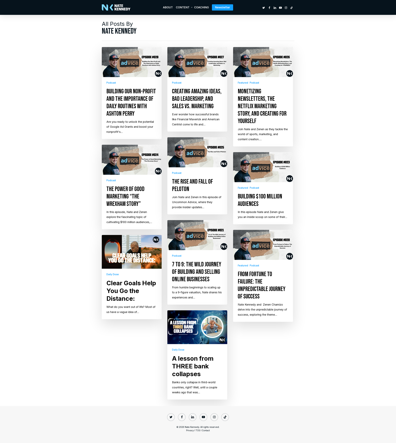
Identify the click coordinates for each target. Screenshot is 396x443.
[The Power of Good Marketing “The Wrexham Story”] (132, 187)
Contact (206, 430)
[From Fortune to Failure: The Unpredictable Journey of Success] (263, 276)
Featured (243, 82)
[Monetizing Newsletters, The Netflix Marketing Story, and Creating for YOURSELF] (263, 96)
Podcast (111, 82)
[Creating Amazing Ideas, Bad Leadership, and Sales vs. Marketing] (197, 89)
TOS (198, 430)
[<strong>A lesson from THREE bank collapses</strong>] (197, 355)
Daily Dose (112, 274)
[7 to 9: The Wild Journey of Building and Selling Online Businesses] (197, 262)
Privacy (190, 430)
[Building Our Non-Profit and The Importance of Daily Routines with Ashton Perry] (132, 93)
